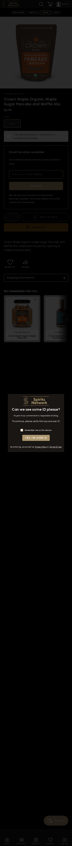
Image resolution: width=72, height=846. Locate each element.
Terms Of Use (55, 447)
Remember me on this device (38, 430)
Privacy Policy (41, 447)
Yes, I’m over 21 (36, 437)
